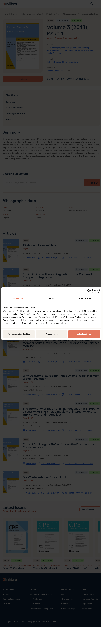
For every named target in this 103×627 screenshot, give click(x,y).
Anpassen (50, 334)
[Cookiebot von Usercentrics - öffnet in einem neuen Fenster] (89, 291)
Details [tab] (51, 298)
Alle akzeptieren (84, 334)
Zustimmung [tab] (17, 298)
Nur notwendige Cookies (19, 334)
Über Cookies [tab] (85, 298)
